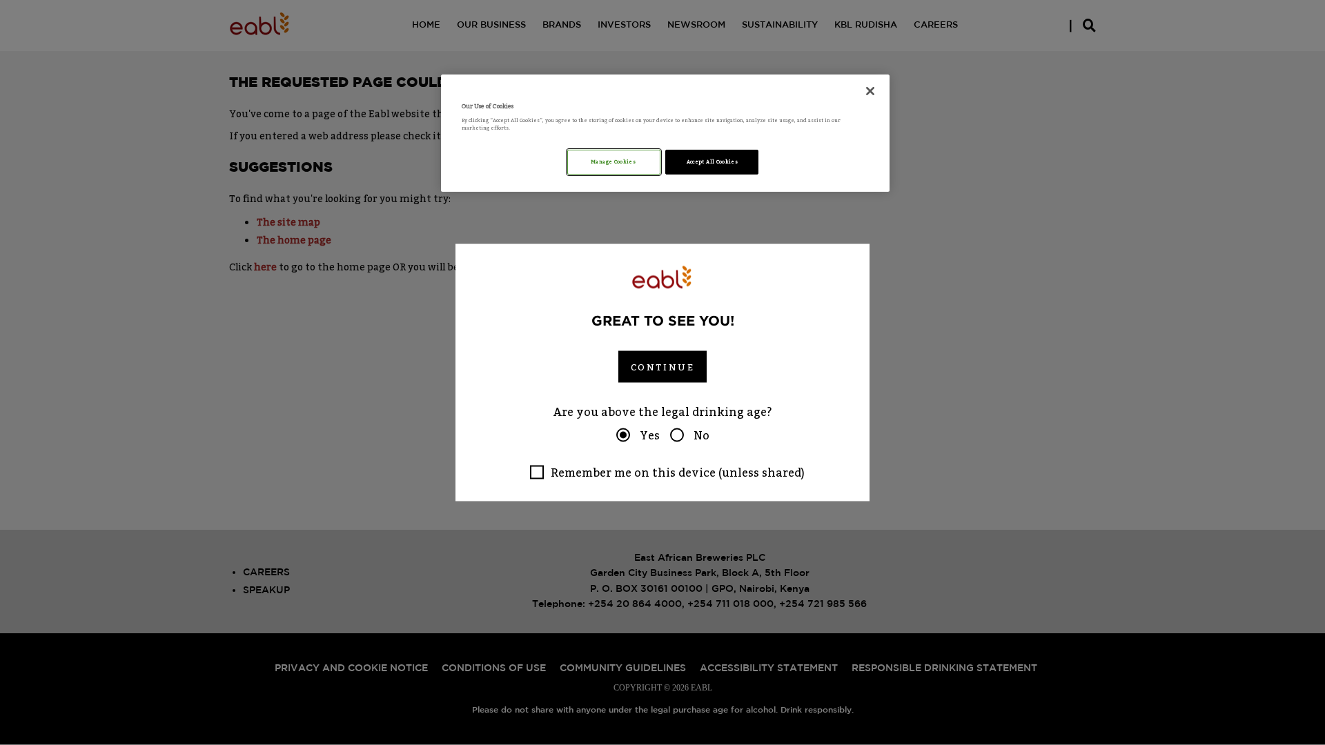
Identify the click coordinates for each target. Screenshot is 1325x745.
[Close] (870, 91)
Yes (650, 435)
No (701, 435)
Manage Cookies (614, 162)
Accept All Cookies (712, 162)
